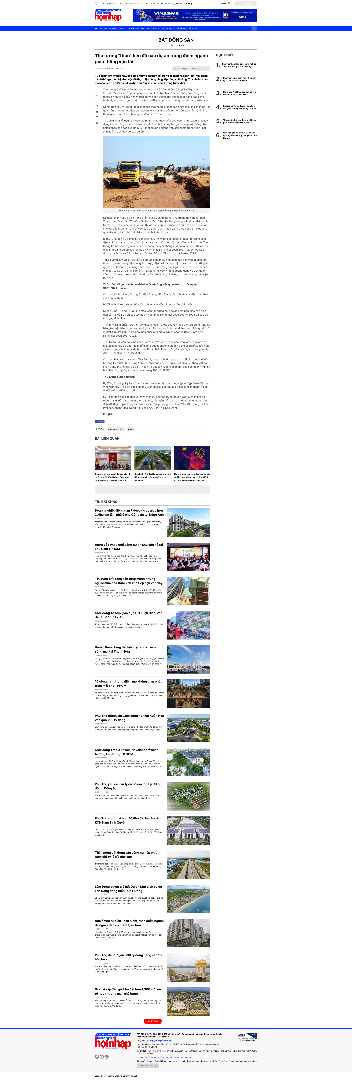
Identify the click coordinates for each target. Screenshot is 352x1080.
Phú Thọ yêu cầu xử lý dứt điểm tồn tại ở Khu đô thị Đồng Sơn (239, 79)
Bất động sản (176, 40)
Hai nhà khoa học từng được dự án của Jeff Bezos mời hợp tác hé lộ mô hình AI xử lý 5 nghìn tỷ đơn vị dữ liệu (192, 477)
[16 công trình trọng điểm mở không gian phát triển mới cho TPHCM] (188, 693)
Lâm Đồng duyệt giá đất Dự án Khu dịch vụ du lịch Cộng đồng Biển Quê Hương (240, 135)
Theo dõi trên (186, 69)
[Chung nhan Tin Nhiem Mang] (247, 1037)
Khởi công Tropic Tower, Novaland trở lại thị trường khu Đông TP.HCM (239, 107)
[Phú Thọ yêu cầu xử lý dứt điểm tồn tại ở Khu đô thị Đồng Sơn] (188, 796)
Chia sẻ (100, 422)
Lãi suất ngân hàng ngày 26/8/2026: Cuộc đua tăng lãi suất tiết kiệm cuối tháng (105, 28)
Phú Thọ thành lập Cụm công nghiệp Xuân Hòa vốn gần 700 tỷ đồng (239, 65)
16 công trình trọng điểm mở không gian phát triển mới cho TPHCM (239, 121)
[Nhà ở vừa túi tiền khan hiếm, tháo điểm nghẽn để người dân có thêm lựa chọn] (188, 933)
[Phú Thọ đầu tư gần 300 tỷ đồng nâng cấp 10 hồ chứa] (188, 967)
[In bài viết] (97, 123)
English (224, 3)
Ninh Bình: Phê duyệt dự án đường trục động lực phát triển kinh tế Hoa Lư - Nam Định (152, 477)
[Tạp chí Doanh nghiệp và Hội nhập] (187, 3)
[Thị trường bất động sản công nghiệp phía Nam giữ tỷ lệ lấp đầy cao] (188, 864)
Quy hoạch (179, 45)
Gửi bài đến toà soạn (148, 1065)
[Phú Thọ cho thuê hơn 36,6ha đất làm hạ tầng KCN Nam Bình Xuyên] (188, 830)
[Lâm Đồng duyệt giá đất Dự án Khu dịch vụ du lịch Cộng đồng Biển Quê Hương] (188, 899)
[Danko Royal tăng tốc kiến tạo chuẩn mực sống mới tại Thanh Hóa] (188, 659)
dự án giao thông (116, 429)
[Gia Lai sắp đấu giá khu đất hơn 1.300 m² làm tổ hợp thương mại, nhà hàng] (188, 1001)
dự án (131, 429)
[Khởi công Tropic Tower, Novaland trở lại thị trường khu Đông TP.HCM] (188, 762)
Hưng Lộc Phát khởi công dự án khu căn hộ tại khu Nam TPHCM (239, 93)
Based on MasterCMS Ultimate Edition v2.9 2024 (117, 1076)
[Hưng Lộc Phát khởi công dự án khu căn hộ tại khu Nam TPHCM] (188, 557)
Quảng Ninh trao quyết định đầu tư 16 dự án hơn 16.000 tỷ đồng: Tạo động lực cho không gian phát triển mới (112, 477)
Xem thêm (153, 1021)
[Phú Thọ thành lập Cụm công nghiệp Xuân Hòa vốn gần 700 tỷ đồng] (188, 728)
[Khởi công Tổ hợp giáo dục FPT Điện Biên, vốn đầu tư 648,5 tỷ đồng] (188, 625)
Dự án (170, 45)
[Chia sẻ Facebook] (97, 112)
